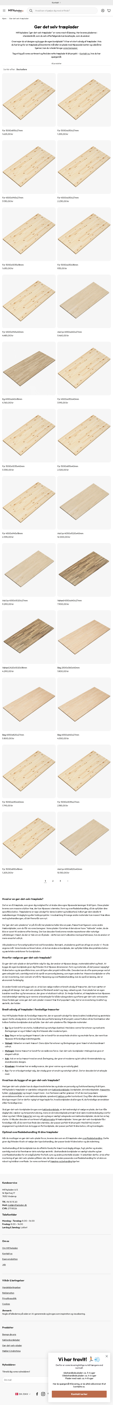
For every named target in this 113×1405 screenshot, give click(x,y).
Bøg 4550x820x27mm (13, 734)
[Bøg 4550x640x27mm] (84, 704)
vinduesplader (15, 1093)
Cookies (6, 1303)
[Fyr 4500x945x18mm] (29, 502)
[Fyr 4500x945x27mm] (29, 167)
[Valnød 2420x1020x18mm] (29, 637)
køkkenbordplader (61, 1089)
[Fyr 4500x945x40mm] (29, 301)
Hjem (4, 18)
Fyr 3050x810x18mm (12, 869)
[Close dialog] (106, 1356)
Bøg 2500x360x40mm (68, 667)
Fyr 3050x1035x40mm (13, 466)
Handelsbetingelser (11, 1287)
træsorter (27, 1116)
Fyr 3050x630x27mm (68, 130)
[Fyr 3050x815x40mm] (84, 435)
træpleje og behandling (61, 1161)
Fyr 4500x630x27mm (68, 197)
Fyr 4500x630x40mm (68, 399)
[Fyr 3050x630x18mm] (84, 234)
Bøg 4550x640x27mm (68, 734)
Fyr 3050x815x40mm (67, 466)
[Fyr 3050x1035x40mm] (29, 435)
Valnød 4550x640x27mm (69, 600)
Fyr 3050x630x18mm (67, 264)
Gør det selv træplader (19, 18)
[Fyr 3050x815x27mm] (29, 99)
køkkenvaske (48, 1119)
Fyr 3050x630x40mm (13, 802)
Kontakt (55, 3)
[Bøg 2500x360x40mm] (84, 637)
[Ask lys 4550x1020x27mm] (29, 569)
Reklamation (8, 1292)
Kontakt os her (79, 1394)
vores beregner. (70, 48)
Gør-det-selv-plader (12, 1345)
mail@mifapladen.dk (17, 1205)
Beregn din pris (9, 1334)
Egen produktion (10, 1259)
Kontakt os (85, 53)
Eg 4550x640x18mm (12, 399)
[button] (62, 11)
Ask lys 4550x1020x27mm (15, 600)
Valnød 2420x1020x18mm (14, 667)
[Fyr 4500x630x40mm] (84, 368)
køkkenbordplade (50, 1109)
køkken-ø (62, 1096)
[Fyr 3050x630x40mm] (29, 771)
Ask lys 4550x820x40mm (69, 869)
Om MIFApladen (10, 1248)
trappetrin (105, 1089)
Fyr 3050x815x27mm (12, 130)
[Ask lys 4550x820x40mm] (84, 838)
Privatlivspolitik (9, 1298)
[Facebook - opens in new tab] (37, 1394)
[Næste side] (68, 881)
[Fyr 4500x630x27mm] (84, 167)
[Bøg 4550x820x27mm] (29, 704)
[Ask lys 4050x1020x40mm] (84, 502)
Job (4, 1264)
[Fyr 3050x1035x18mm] (29, 234)
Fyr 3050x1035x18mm (13, 264)
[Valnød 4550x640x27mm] (84, 569)
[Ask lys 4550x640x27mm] (84, 301)
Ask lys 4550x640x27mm (69, 332)
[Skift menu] (4, 11)
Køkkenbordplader (11, 1340)
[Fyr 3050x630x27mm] (84, 99)
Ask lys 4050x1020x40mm (70, 533)
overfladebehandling (92, 1138)
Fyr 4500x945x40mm (13, 332)
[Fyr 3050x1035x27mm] (84, 771)
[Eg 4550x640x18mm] (29, 368)
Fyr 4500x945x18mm (12, 533)
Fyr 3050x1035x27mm (68, 802)
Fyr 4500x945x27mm (12, 197)
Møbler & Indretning (11, 1351)
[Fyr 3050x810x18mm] (29, 838)
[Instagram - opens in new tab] (43, 1394)
